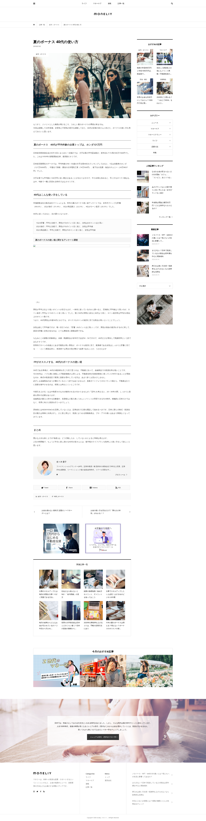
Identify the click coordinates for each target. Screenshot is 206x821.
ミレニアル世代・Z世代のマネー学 (103, 737)
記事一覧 (121, 3)
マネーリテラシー (155, 134)
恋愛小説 (155, 146)
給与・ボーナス (43, 496)
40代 (55, 496)
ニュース (155, 123)
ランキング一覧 (165, 217)
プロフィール (120, 475)
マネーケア (97, 3)
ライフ (84, 3)
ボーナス (61, 496)
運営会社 (108, 780)
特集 (155, 152)
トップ (107, 777)
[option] (56, 671)
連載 (109, 3)
